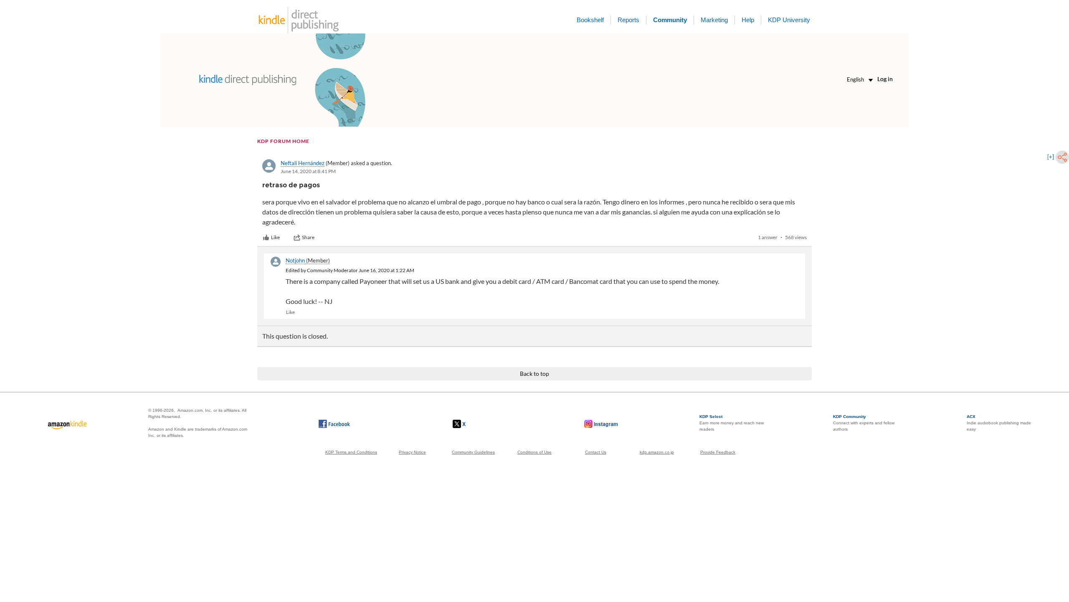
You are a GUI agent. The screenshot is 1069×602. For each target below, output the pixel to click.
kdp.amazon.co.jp (657, 452)
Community (670, 19)
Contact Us (595, 452)
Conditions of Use (534, 452)
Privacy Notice (412, 452)
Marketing (714, 19)
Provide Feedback (717, 452)
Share (308, 237)
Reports (628, 19)
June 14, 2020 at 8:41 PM (308, 171)
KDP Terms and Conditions (351, 452)
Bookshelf (590, 19)
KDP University (789, 19)
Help (748, 19)
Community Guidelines (473, 452)
